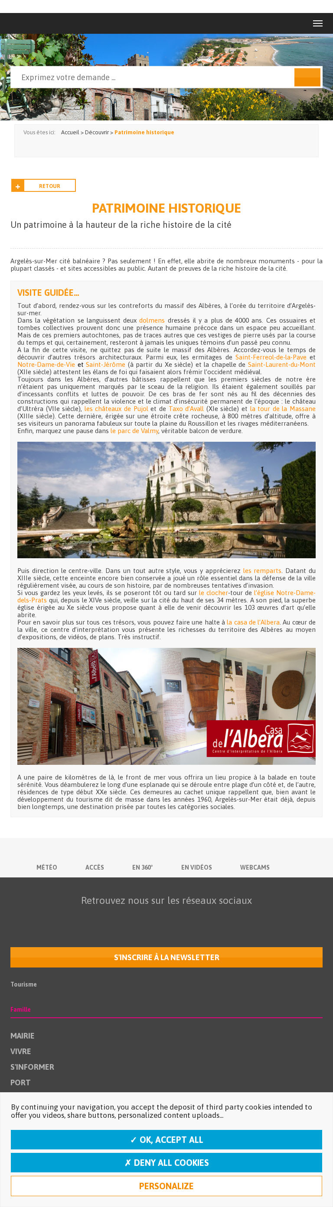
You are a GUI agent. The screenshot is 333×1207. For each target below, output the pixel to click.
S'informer (32, 1066)
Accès (94, 867)
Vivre (20, 1051)
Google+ (201, 917)
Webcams (255, 867)
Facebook (110, 917)
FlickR (164, 917)
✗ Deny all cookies (166, 1163)
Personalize (166, 1186)
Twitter (128, 917)
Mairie (22, 1035)
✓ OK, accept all (166, 1140)
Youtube (146, 917)
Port (20, 1082)
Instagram (182, 917)
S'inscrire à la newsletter (166, 957)
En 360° (142, 867)
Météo (46, 867)
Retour (49, 186)
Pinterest (219, 917)
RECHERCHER (307, 77)
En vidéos (196, 867)
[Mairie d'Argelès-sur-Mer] (29, 23)
